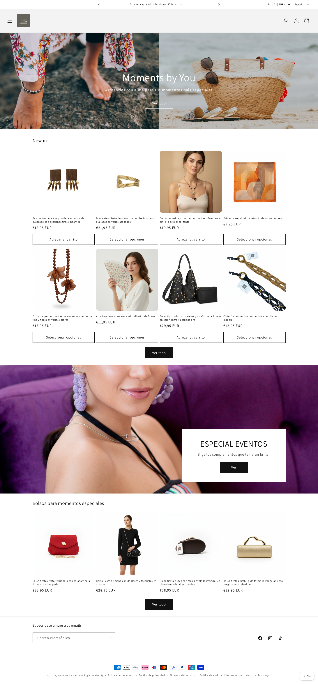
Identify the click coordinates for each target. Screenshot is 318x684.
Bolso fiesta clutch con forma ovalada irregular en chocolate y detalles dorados (190, 582)
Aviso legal (264, 675)
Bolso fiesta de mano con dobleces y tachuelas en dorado (126, 582)
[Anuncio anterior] (99, 4)
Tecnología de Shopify (90, 675)
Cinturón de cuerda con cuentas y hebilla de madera (250, 318)
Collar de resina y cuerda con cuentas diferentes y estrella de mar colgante (190, 220)
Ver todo (159, 103)
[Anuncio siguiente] (219, 4)
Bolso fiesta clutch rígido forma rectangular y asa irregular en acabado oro (253, 582)
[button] (10, 21)
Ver (233, 467)
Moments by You (67, 675)
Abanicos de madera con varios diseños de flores (125, 316)
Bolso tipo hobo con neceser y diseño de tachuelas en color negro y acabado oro (190, 318)
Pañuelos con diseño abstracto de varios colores (252, 218)
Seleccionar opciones (127, 239)
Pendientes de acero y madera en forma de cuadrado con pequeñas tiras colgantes (58, 220)
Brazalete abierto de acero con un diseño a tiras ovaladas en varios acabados (125, 220)
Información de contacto (238, 675)
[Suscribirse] (110, 638)
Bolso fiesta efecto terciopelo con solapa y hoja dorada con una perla (61, 582)
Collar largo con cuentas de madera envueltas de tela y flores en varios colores (62, 318)
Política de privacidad (152, 675)
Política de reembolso (121, 675)
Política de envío (209, 675)
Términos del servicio (182, 675)
